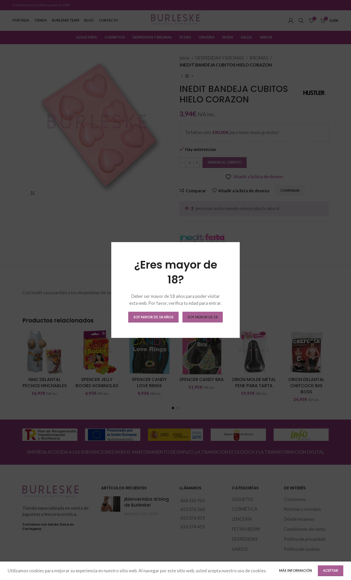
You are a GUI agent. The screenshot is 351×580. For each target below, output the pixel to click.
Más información (296, 570)
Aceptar (330, 570)
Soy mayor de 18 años (153, 317)
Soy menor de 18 (203, 317)
